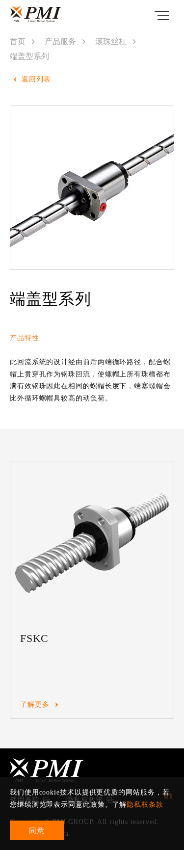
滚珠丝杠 (111, 41)
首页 (18, 41)
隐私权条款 (145, 804)
